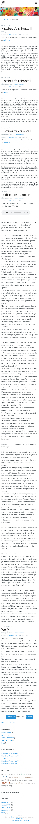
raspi (10, 777)
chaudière (28, 780)
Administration (19, 818)
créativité (19, 783)
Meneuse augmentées (9, 753)
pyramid (28, 774)
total (3, 813)
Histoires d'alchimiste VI (10, 761)
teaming (9, 786)
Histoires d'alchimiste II (16, 81)
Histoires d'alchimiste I (16, 131)
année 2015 (5, 807)
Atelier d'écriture (13, 34)
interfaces (21, 780)
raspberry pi (16, 774)
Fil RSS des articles (8, 722)
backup (3, 786)
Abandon (4, 758)
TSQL (4, 777)
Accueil (5, 19)
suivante (29, 717)
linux (23, 774)
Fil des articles (14, 820)
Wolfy (5, 629)
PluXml (12, 817)
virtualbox (15, 780)
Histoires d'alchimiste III (16, 28)
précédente (11, 717)
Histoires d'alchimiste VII (10, 756)
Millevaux (6, 40)
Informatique (6, 732)
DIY (2, 743)
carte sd (12, 783)
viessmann (8, 774)
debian (9, 780)
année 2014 (5, 810)
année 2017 (5, 802)
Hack (2, 774)
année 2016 (5, 805)
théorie (5, 782)
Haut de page (24, 820)
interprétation (30, 783)
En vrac (4, 735)
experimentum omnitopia (22, 777)
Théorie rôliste (6, 740)
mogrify (3, 780)
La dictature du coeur (15, 195)
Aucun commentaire (19, 32)
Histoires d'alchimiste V (9, 764)
